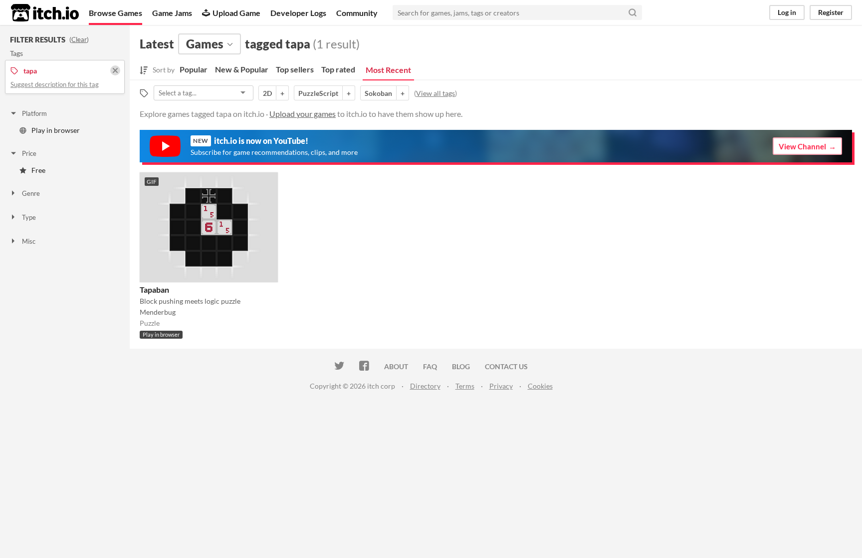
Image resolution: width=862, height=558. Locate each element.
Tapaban (154, 289)
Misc (28, 241)
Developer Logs (298, 12)
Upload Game (236, 12)
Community (357, 12)
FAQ (430, 366)
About (396, 366)
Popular (194, 69)
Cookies (540, 386)
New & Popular (241, 69)
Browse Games (115, 12)
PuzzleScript (318, 93)
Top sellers (295, 69)
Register (831, 12)
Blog (461, 366)
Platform (34, 113)
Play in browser (55, 130)
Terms (464, 386)
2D (267, 93)
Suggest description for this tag (54, 84)
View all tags (435, 93)
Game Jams (172, 12)
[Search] (632, 12)
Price (29, 153)
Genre (31, 193)
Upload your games (302, 113)
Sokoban (378, 93)
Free (38, 170)
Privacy (501, 386)
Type (29, 217)
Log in (787, 12)
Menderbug (158, 312)
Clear (79, 39)
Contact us (506, 366)
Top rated (338, 69)
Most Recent (388, 69)
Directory (425, 386)
